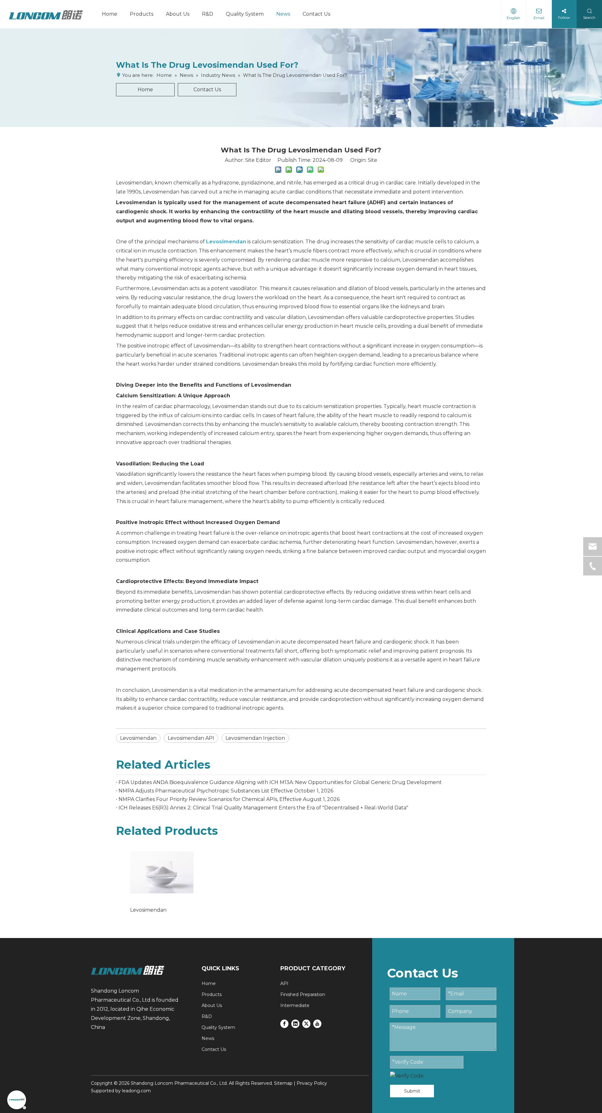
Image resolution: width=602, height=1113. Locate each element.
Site (372, 160)
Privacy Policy (312, 1083)
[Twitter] (306, 1023)
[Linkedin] (295, 1023)
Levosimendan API (191, 738)
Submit (412, 1091)
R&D (207, 14)
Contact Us (316, 14)
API (284, 983)
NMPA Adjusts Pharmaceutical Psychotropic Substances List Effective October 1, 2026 (226, 791)
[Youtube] (317, 1023)
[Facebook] (284, 1023)
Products (141, 14)
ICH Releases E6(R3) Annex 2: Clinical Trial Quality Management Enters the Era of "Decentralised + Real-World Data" (263, 808)
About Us (177, 14)
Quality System (245, 14)
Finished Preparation (302, 994)
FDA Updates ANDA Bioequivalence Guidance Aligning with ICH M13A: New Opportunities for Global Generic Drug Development (280, 782)
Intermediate (294, 1005)
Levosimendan (138, 738)
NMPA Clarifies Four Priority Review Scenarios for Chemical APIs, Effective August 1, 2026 (229, 799)
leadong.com (136, 1091)
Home (109, 14)
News (283, 14)
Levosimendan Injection (255, 738)
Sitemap (283, 1083)
